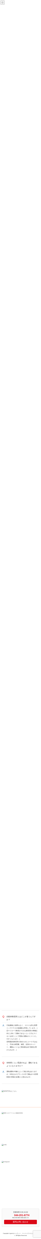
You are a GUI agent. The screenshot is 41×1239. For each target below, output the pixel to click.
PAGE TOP (38, 1199)
